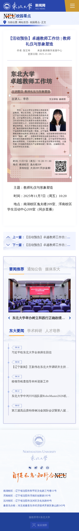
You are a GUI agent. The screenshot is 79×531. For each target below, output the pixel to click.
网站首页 (23, 22)
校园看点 (35, 22)
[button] (9, 318)
